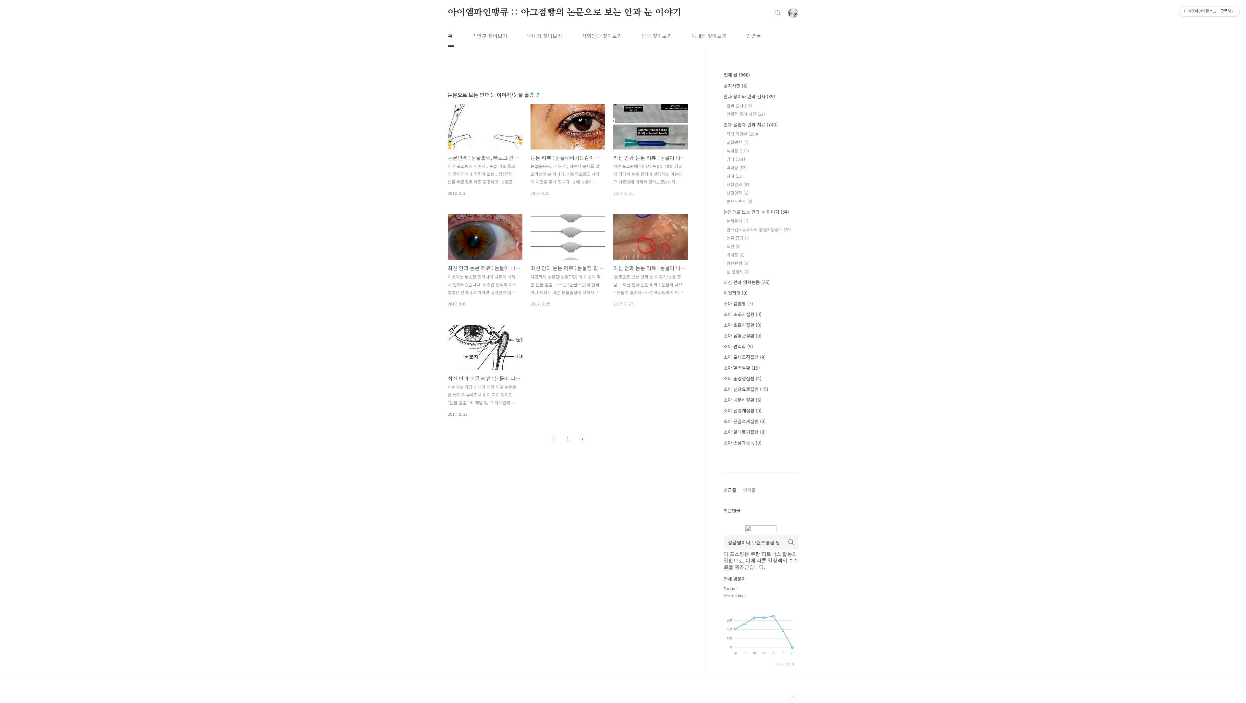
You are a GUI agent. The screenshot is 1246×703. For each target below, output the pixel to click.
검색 (778, 13)
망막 (736, 159)
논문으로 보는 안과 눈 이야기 (756, 212)
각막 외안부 (742, 134)
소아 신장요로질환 (746, 389)
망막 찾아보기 (656, 36)
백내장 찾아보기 (544, 36)
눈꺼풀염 (737, 221)
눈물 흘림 (738, 238)
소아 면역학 (738, 346)
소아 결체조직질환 (745, 357)
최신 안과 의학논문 (747, 282)
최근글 (730, 490)
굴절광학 (737, 142)
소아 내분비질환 (743, 400)
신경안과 (737, 193)
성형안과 (739, 184)
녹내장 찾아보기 (709, 36)
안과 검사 (739, 105)
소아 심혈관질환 (743, 335)
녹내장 (738, 151)
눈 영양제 (738, 271)
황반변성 (737, 263)
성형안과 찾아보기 (602, 36)
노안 (733, 246)
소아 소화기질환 (743, 314)
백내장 (737, 167)
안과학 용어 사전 (746, 114)
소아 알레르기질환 (745, 432)
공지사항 (736, 85)
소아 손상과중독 (743, 442)
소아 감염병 (738, 303)
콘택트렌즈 (739, 201)
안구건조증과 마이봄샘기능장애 (759, 229)
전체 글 (737, 74)
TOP (793, 698)
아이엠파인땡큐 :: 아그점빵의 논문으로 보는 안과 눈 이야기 (564, 12)
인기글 (749, 490)
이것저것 (736, 293)
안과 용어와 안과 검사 (749, 96)
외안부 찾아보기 (489, 36)
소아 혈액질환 (742, 367)
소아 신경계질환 (743, 410)
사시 (735, 176)
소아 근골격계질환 (745, 421)
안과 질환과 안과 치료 (751, 124)
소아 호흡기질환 (743, 325)
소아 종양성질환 (743, 378)
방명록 (753, 36)
